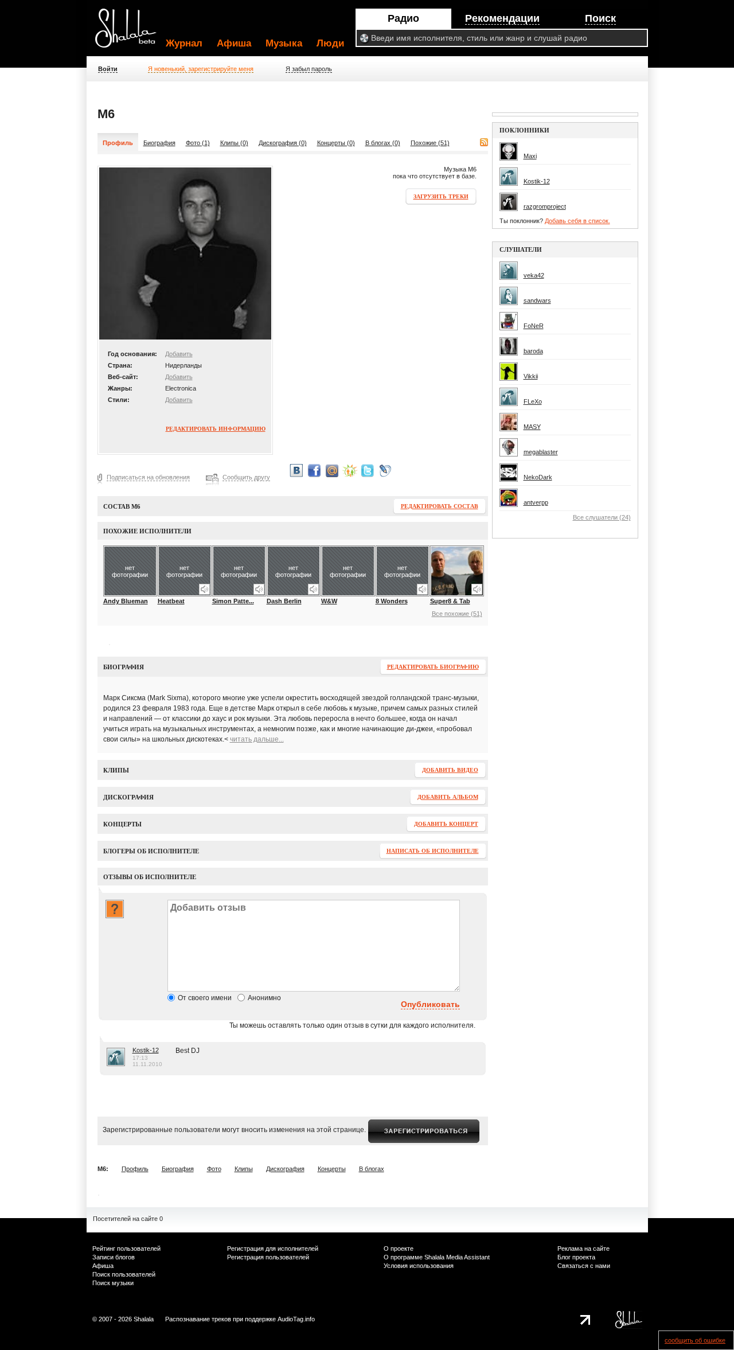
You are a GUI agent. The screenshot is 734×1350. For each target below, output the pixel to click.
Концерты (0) (336, 142)
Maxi (530, 156)
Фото (214, 1168)
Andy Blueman (125, 601)
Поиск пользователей (123, 1274)
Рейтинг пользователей (126, 1248)
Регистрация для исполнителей (272, 1248)
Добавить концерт (446, 824)
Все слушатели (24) (602, 517)
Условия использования (419, 1265)
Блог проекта (576, 1257)
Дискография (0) (283, 142)
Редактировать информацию (216, 429)
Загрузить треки (440, 196)
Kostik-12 (145, 1050)
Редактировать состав (439, 506)
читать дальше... (257, 739)
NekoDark (538, 477)
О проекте (398, 1248)
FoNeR (534, 325)
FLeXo (533, 401)
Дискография (285, 1168)
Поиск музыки (113, 1282)
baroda (533, 351)
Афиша (234, 43)
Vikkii (531, 376)
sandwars (537, 300)
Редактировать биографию (433, 667)
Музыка (284, 43)
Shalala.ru (130, 33)
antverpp (536, 502)
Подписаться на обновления (148, 477)
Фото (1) (198, 142)
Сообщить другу (246, 477)
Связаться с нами (583, 1265)
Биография (159, 142)
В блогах (371, 1168)
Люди (330, 43)
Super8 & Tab (450, 601)
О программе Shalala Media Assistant (437, 1257)
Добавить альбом (447, 797)
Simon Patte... (233, 601)
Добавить (179, 353)
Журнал (184, 43)
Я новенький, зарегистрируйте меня (200, 68)
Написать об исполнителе (432, 851)
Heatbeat (171, 601)
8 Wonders (392, 601)
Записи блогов (113, 1257)
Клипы (244, 1168)
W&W (329, 601)
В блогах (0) (382, 142)
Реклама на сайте (583, 1248)
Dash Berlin (284, 601)
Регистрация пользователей (268, 1257)
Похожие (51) (430, 142)
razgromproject (545, 206)
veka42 (534, 275)
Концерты (332, 1168)
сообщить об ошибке (695, 1340)
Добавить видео (450, 770)
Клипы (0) (234, 142)
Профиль (135, 1168)
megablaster (541, 451)
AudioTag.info (296, 1319)
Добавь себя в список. (577, 220)
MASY (532, 426)
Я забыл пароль (309, 68)
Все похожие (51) (457, 613)
